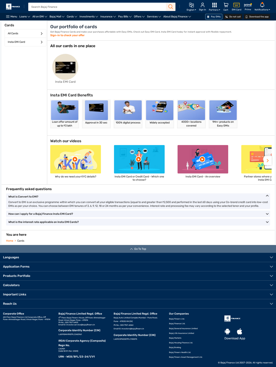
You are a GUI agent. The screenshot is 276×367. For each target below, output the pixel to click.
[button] (268, 160)
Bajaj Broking (175, 347)
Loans (25, 17)
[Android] (227, 331)
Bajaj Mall (58, 17)
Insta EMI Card (16, 42)
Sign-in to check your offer (67, 35)
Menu (13, 16)
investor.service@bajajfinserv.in (80, 325)
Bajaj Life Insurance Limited (181, 333)
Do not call (235, 16)
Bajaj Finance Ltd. (177, 323)
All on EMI (40, 17)
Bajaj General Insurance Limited (183, 328)
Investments (89, 17)
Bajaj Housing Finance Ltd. (181, 343)
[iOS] (240, 331)
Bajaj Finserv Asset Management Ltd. (186, 357)
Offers (140, 17)
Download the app (259, 16)
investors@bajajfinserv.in (133, 329)
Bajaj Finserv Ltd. (177, 319)
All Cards (13, 33)
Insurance (108, 17)
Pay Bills (125, 17)
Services (154, 17)
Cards (72, 17)
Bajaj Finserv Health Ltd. (180, 352)
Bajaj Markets (175, 338)
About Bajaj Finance (177, 17)
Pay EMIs (215, 16)
